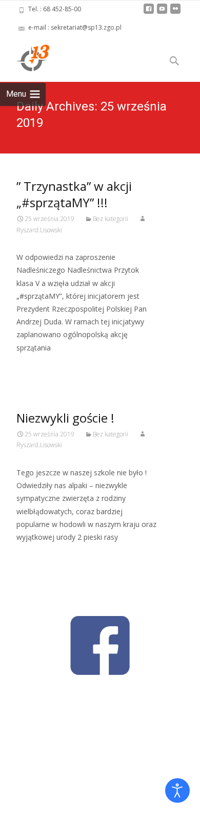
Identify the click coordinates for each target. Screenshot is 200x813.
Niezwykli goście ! (65, 417)
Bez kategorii (110, 218)
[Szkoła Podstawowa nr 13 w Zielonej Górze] (24, 57)
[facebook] (149, 12)
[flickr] (175, 12)
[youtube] (162, 12)
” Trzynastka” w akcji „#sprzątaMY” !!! (74, 194)
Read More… (39, 366)
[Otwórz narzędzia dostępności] (177, 790)
